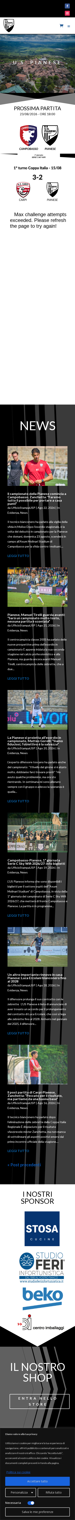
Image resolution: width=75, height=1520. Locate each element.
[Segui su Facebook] (67, 6)
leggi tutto (18, 556)
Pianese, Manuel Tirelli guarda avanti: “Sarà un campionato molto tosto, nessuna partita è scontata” (36, 618)
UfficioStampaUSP (23, 507)
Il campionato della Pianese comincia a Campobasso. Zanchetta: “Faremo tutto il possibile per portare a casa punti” (37, 498)
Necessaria (13, 1503)
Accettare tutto (37, 1481)
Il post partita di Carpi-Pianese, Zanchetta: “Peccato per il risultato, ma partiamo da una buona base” (35, 1095)
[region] (37, 1474)
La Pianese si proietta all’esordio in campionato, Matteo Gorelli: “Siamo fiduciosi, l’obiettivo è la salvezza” (35, 740)
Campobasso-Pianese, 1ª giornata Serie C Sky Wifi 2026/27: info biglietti (36, 861)
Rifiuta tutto (54, 1492)
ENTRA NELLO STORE (38, 1401)
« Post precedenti (24, 1164)
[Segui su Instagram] (67, 13)
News (24, 512)
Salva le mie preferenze (37, 1512)
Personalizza (19, 1492)
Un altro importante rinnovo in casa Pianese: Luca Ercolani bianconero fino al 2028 (37, 978)
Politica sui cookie (18, 1472)
